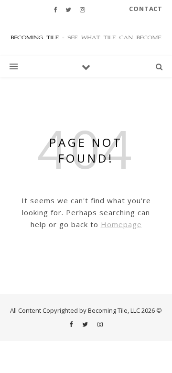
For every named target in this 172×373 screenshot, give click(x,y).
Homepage (121, 224)
